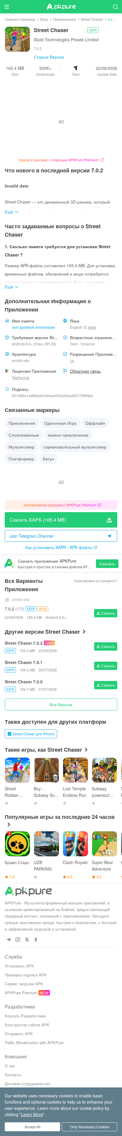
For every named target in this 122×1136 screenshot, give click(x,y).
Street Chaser (92, 19)
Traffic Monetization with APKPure (34, 1042)
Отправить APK (19, 1033)
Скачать (107, 564)
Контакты (13, 1074)
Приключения (64, 19)
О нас (10, 1066)
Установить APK (19, 966)
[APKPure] (61, 6)
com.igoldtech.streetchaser (33, 327)
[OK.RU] (36, 939)
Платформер (21, 459)
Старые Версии (49, 57)
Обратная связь (85, 371)
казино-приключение (68, 435)
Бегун (48, 459)
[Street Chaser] (17, 38)
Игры (44, 19)
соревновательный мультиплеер (74, 447)
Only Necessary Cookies (90, 1126)
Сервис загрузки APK (24, 983)
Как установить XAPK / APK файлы (58, 547)
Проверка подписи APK (26, 975)
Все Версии (61, 704)
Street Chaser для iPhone (33, 733)
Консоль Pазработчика (25, 1016)
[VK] (26, 939)
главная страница (20, 19)
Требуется (20, 377)
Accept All (33, 1126)
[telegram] (8, 939)
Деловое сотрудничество (27, 1083)
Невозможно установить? (95, 580)
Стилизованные (24, 435)
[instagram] (17, 939)
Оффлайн (95, 423)
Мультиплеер (21, 447)
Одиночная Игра (60, 423)
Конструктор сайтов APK (27, 1025)
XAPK (93, 30)
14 (72, 360)
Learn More (32, 1114)
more (92, 327)
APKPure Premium (21, 992)
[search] (115, 6)
